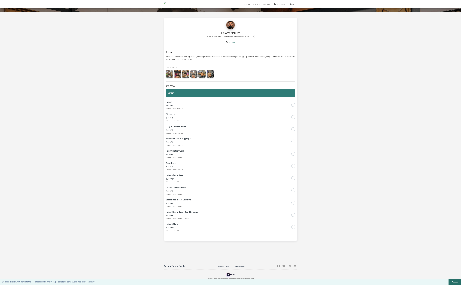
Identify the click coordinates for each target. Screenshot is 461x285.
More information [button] (89, 282)
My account (281, 4)
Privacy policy (239, 266)
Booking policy (224, 266)
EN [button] (291, 4)
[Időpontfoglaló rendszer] (230, 274)
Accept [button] (455, 282)
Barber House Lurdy (175, 266)
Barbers (246, 4)
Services (256, 4)
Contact (266, 4)
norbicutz (231, 42)
